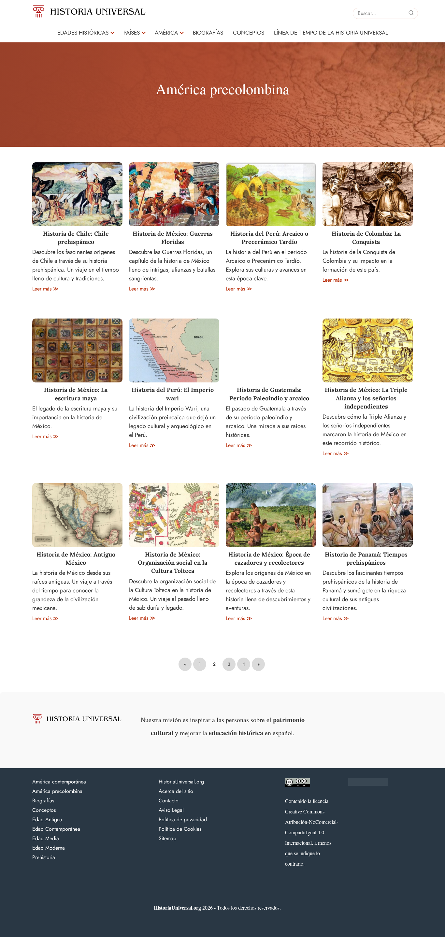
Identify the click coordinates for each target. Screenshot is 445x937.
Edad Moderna (48, 848)
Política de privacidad (183, 819)
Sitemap (167, 838)
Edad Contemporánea (56, 829)
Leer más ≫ (45, 288)
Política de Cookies (180, 829)
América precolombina (57, 791)
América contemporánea (59, 781)
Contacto (169, 800)
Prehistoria (43, 857)
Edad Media (45, 838)
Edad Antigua (47, 819)
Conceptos (248, 33)
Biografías (208, 33)
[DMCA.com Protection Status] (368, 784)
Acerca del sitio (176, 791)
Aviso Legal (171, 810)
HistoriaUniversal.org (181, 781)
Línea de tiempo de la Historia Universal (331, 33)
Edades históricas (82, 33)
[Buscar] (411, 13)
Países (131, 33)
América (166, 33)
